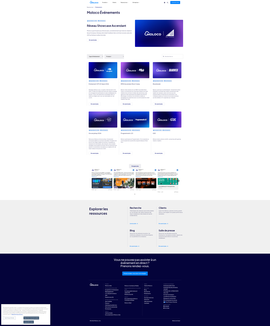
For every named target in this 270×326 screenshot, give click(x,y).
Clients (114, 2)
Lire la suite (133, 223)
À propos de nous (148, 297)
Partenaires (108, 309)
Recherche (147, 291)
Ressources (90, 7)
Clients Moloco (148, 285)
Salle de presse (148, 301)
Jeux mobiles (108, 301)
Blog (145, 290)
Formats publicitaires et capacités (131, 291)
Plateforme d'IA (109, 297)
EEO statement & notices (170, 300)
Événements (98, 7)
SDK (106, 295)
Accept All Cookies (28, 321)
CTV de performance (110, 293)
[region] (25, 314)
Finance (107, 303)
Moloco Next (128, 303)
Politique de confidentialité (170, 291)
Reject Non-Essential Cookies (31, 317)
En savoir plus (162, 223)
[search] (167, 2)
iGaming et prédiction (111, 305)
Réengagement (109, 291)
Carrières (146, 303)
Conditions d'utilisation (169, 296)
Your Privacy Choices (171, 302)
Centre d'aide (108, 313)
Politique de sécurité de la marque (170, 288)
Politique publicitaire (169, 285)
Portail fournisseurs (168, 294)
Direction (146, 299)
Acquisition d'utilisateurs (111, 290)
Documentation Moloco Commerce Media (131, 299)
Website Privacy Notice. (17, 314)
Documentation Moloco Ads (112, 315)
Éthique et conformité (169, 298)
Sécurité (165, 292)
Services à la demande (111, 307)
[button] (105, 2)
